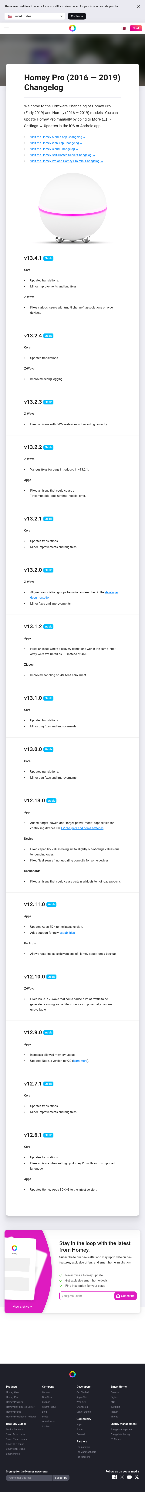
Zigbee (114, 1397)
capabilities (67, 933)
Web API (81, 1402)
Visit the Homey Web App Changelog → (56, 143)
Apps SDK (81, 1397)
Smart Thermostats (16, 1439)
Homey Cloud (13, 1392)
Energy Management (122, 1429)
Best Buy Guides (16, 1424)
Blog (44, 1411)
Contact (46, 1426)
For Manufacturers (86, 1452)
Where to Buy (49, 1406)
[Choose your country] (123, 28)
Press (45, 1416)
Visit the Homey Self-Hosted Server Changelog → (62, 155)
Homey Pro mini (14, 1402)
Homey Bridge (13, 1411)
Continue (77, 16)
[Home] (72, 28)
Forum (79, 1429)
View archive (21, 1306)
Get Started (82, 1392)
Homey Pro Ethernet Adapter (21, 1416)
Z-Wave (115, 1392)
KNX (113, 1402)
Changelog (82, 1406)
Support (46, 1402)
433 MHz (115, 1406)
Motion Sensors (14, 1429)
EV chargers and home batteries (82, 828)
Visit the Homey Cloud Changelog (53, 149)
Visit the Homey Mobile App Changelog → (58, 137)
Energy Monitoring (120, 1434)
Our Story (47, 1397)
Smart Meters (13, 1453)
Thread (114, 1416)
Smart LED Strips (15, 1444)
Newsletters (48, 1421)
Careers (46, 1392)
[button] (35, 16)
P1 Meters (116, 1439)
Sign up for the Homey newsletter (27, 1471)
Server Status (83, 1411)
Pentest (80, 1434)
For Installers (83, 1447)
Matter (114, 1411)
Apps (79, 1424)
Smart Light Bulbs (15, 1448)
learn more (80, 1061)
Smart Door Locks (15, 1434)
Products (12, 1386)
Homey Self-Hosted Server (20, 1406)
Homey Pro (12, 1397)
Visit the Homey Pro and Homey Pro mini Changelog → (66, 161)
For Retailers (83, 1456)
